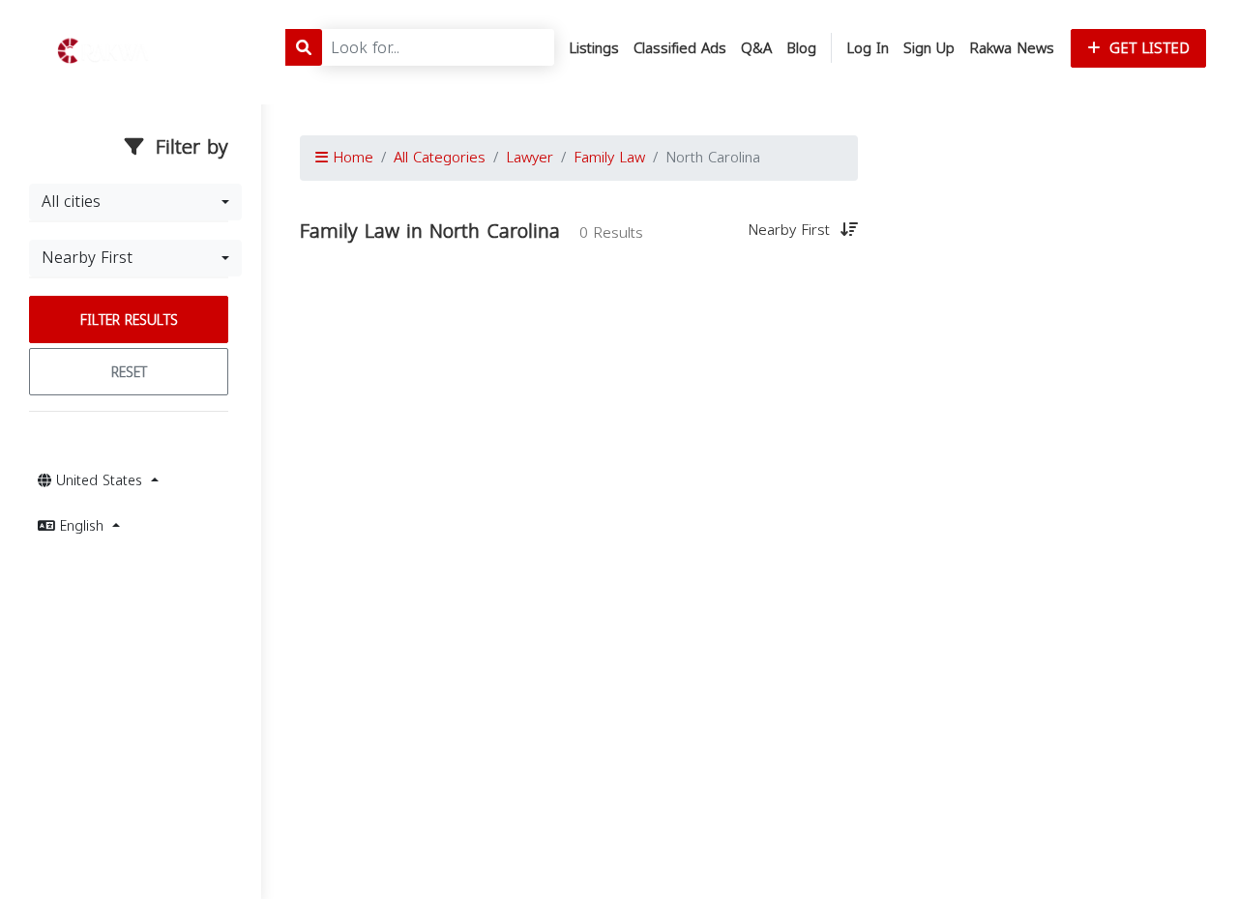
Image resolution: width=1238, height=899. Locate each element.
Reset (129, 373)
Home (350, 157)
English (81, 526)
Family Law (609, 157)
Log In (867, 48)
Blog (801, 48)
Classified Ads (680, 48)
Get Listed (1147, 48)
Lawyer (529, 157)
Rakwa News (1011, 48)
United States (99, 481)
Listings (594, 48)
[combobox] (135, 202)
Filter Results (129, 320)
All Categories (440, 157)
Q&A (756, 48)
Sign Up (929, 48)
